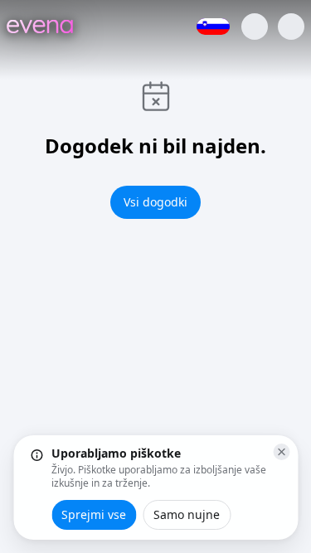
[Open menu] (291, 26)
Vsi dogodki (155, 202)
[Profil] (254, 26)
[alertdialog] (155, 487)
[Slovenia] (213, 26)
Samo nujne (186, 514)
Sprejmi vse (93, 514)
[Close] (281, 452)
